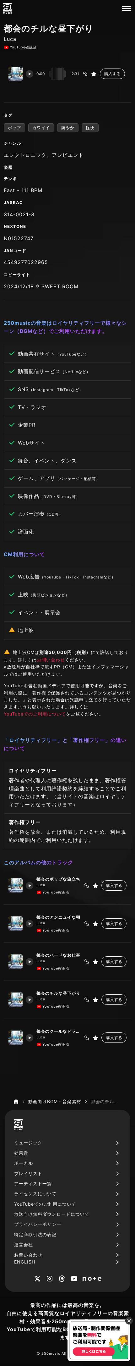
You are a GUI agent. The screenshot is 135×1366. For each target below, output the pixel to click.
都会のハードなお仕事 (58, 955)
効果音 (21, 1153)
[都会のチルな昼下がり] (15, 1000)
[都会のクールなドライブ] (15, 1038)
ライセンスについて (35, 1193)
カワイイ (41, 127)
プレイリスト (28, 1173)
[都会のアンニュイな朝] (15, 923)
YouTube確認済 (23, 47)
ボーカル (23, 1163)
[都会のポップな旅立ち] (15, 885)
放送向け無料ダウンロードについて (51, 1214)
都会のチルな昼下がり (58, 993)
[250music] (7, 8)
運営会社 (23, 1244)
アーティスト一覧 (33, 1183)
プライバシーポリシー (37, 1224)
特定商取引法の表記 (35, 1234)
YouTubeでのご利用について (35, 713)
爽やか (67, 127)
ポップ (14, 127)
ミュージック (28, 1142)
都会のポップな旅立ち (58, 879)
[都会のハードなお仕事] (15, 961)
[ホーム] (16, 1101)
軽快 (90, 127)
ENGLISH (24, 1261)
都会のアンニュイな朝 (58, 917)
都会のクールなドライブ (58, 1031)
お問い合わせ (51, 659)
